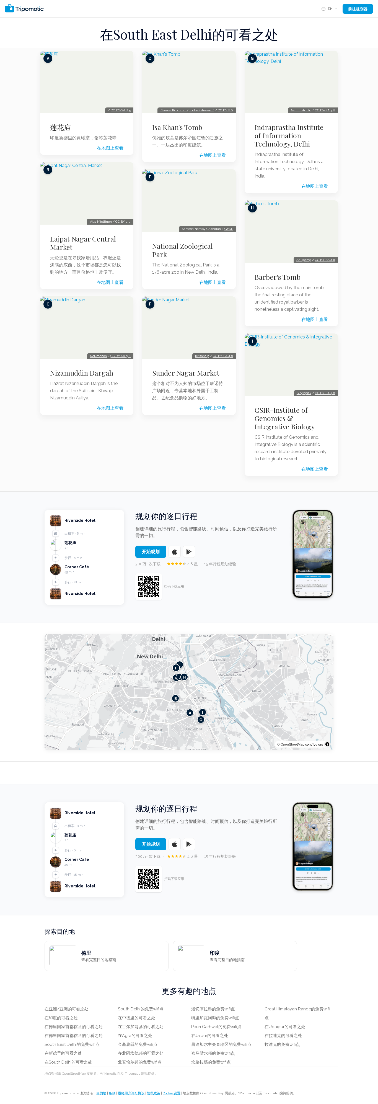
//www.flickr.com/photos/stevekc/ (187, 110)
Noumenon (98, 356)
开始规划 (151, 551)
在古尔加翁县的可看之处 (141, 1026)
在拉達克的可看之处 (283, 1035)
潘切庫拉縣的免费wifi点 (213, 1009)
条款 (112, 1093)
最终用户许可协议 (131, 1093)
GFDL (228, 229)
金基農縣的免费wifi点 (137, 1044)
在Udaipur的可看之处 (285, 1026)
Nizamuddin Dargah (81, 373)
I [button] (202, 712)
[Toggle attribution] (327, 744)
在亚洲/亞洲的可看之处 (67, 1009)
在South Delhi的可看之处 (68, 1062)
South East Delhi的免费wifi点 (72, 1044)
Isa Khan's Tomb (177, 127)
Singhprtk (304, 393)
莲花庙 (60, 127)
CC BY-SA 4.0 (223, 356)
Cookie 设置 (171, 1093)
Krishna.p (202, 356)
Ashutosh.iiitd (301, 110)
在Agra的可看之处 (135, 1035)
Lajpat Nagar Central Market (83, 243)
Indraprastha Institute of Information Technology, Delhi (289, 135)
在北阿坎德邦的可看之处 (141, 1053)
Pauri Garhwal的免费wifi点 (216, 1026)
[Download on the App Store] (175, 552)
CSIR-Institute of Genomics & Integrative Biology (285, 418)
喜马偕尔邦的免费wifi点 (213, 1053)
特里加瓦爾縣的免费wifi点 (215, 1017)
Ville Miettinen (101, 222)
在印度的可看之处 (61, 1017)
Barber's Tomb (278, 277)
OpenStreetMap (292, 744)
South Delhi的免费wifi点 (141, 1009)
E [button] (179, 664)
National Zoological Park (182, 250)
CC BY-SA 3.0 (120, 356)
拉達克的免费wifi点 (282, 1044)
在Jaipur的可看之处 (209, 1035)
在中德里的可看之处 (136, 1017)
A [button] (190, 712)
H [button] (184, 677)
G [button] (201, 719)
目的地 (101, 1093)
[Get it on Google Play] (189, 552)
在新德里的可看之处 (63, 1053)
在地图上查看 (110, 148)
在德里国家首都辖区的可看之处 (74, 1026)
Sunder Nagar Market (185, 373)
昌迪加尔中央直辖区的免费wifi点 (221, 1044)
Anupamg (303, 260)
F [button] (176, 668)
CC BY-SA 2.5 (121, 110)
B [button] (175, 698)
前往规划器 (357, 9)
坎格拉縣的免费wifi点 (211, 1062)
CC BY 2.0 (123, 222)
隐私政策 (153, 1093)
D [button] (179, 677)
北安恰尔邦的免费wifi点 (140, 1062)
